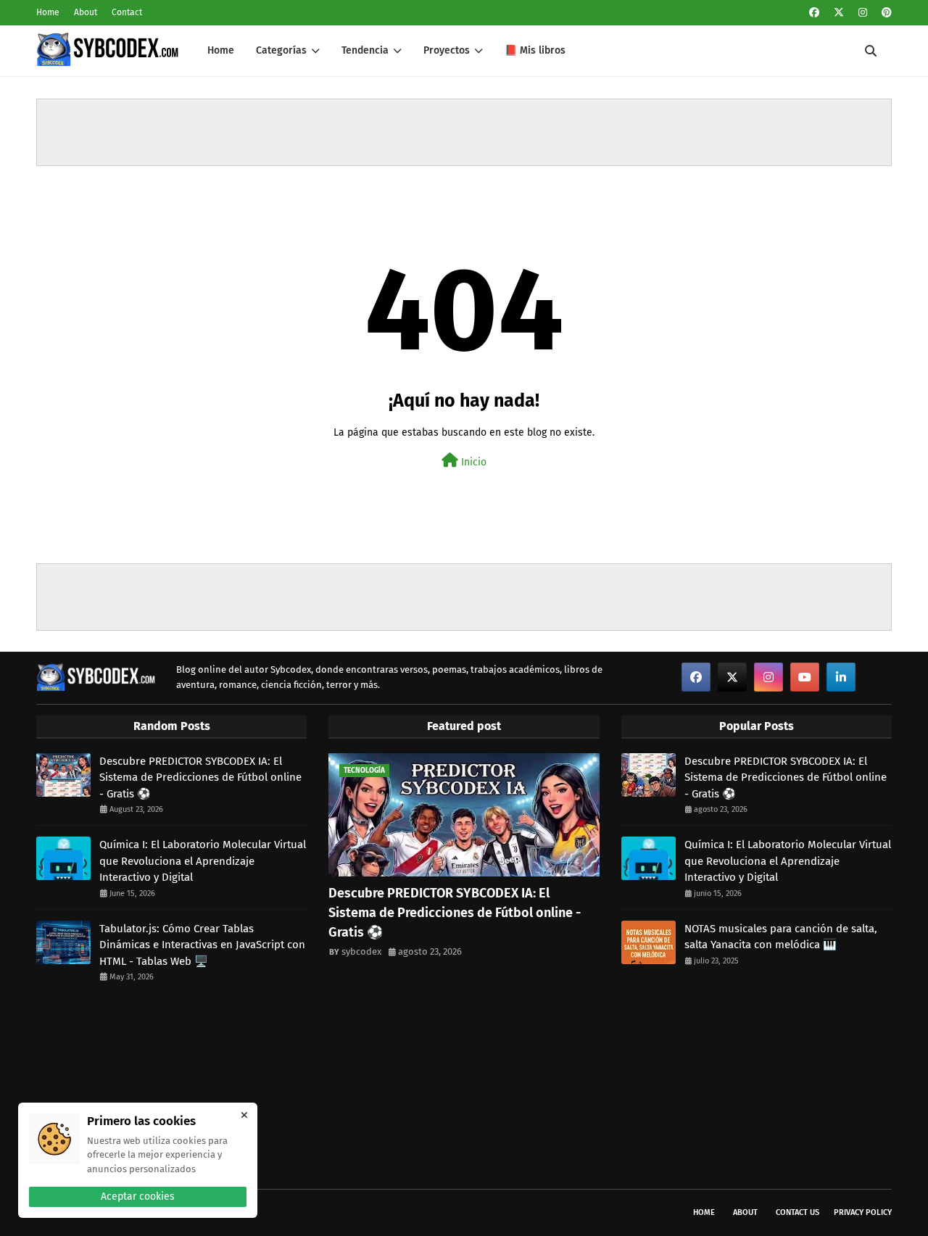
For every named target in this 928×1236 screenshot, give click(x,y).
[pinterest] (885, 12)
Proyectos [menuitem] (446, 50)
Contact (127, 12)
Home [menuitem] (220, 50)
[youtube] (804, 677)
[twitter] (839, 12)
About (85, 12)
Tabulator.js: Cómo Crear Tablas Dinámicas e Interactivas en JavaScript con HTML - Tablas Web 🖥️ (202, 945)
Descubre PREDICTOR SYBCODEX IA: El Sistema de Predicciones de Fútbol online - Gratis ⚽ (200, 777)
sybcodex (361, 951)
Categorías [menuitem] (281, 50)
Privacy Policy (863, 1212)
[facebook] (814, 12)
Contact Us (797, 1212)
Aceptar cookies (138, 1196)
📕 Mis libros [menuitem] (535, 50)
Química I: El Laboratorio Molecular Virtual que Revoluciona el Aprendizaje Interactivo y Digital (202, 861)
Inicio (472, 462)
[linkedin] (841, 677)
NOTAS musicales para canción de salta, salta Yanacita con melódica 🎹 (780, 937)
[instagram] (863, 12)
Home (47, 12)
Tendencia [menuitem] (365, 50)
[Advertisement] (464, 132)
